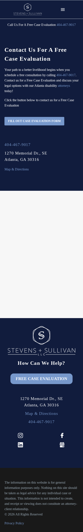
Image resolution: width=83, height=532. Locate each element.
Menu (63, 9)
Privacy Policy (14, 523)
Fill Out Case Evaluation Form (34, 121)
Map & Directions (16, 169)
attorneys (64, 85)
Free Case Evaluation (41, 378)
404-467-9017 (66, 25)
